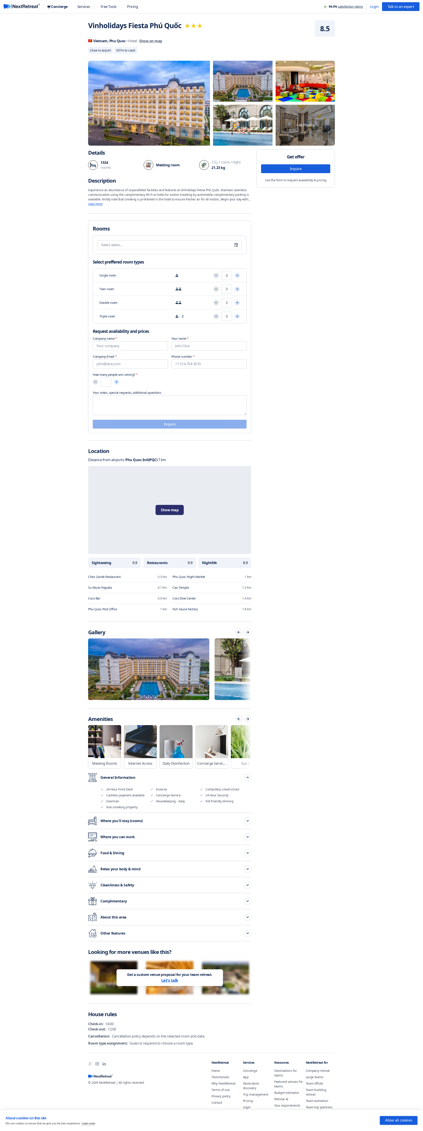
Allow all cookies (398, 1120)
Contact (217, 1102)
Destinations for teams (285, 1073)
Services (83, 6)
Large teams (314, 1077)
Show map (169, 510)
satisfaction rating (350, 6)
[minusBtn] (216, 275)
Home (216, 1071)
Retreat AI (281, 1099)
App (246, 1077)
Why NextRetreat (224, 1083)
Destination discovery (251, 1085)
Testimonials (220, 1077)
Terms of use (221, 1090)
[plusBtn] (237, 275)
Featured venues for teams (288, 1084)
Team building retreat (316, 1092)
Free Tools (109, 6)
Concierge (250, 1071)
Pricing (248, 1101)
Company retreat (318, 1071)
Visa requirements (287, 1105)
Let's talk (169, 980)
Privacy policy (221, 1096)
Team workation (317, 1101)
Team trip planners (319, 1107)
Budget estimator (286, 1093)
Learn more (88, 1123)
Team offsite (314, 1083)
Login (374, 6)
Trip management (256, 1094)
